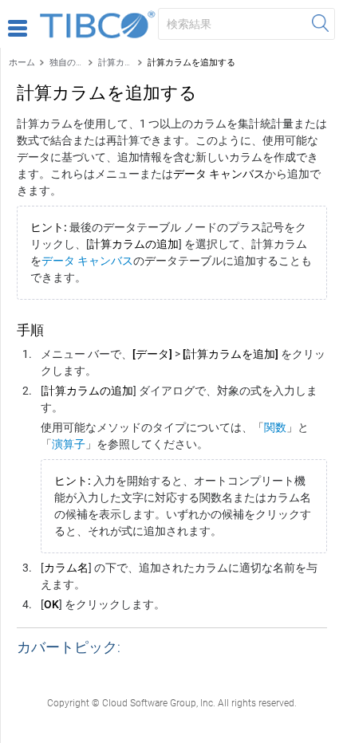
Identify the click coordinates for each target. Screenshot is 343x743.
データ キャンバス (87, 260)
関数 (275, 427)
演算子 (68, 444)
